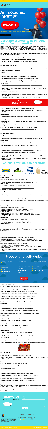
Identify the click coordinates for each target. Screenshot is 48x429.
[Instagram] (20, 419)
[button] (46, 5)
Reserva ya (11, 396)
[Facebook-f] (23, 419)
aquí (20, 390)
